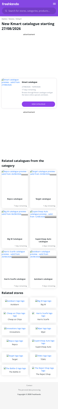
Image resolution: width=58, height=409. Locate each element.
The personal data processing (29, 390)
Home (4, 19)
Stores (11, 19)
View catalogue (38, 104)
